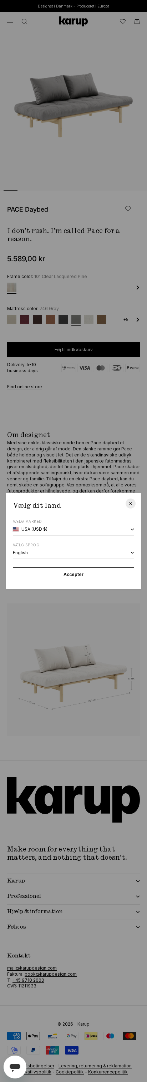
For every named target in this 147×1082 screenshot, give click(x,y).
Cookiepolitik (70, 1072)
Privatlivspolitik (35, 1072)
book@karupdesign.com (51, 974)
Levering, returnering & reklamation (95, 1065)
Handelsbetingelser (33, 1065)
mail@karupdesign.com (32, 968)
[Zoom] (130, 180)
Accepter (73, 574)
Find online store (24, 386)
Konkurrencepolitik (108, 1072)
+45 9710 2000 (28, 980)
